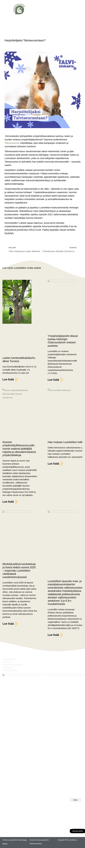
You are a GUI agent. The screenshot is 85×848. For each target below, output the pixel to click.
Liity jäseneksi (58, 664)
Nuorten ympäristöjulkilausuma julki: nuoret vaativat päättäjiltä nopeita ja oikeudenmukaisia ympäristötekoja (19, 449)
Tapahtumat (43, 664)
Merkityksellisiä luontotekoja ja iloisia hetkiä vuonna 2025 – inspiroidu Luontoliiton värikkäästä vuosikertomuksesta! (19, 570)
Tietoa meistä (57, 661)
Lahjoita (56, 668)
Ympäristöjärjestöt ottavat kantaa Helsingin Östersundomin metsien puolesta (63, 340)
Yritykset (56, 672)
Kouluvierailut (43, 675)
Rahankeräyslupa (35, 843)
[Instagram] (73, 809)
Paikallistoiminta (44, 668)
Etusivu (41, 661)
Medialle (56, 675)
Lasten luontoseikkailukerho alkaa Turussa (18, 359)
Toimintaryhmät (44, 672)
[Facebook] (73, 815)
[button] (3, 9)
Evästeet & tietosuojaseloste (39, 840)
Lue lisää (8, 379)
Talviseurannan (12, 143)
